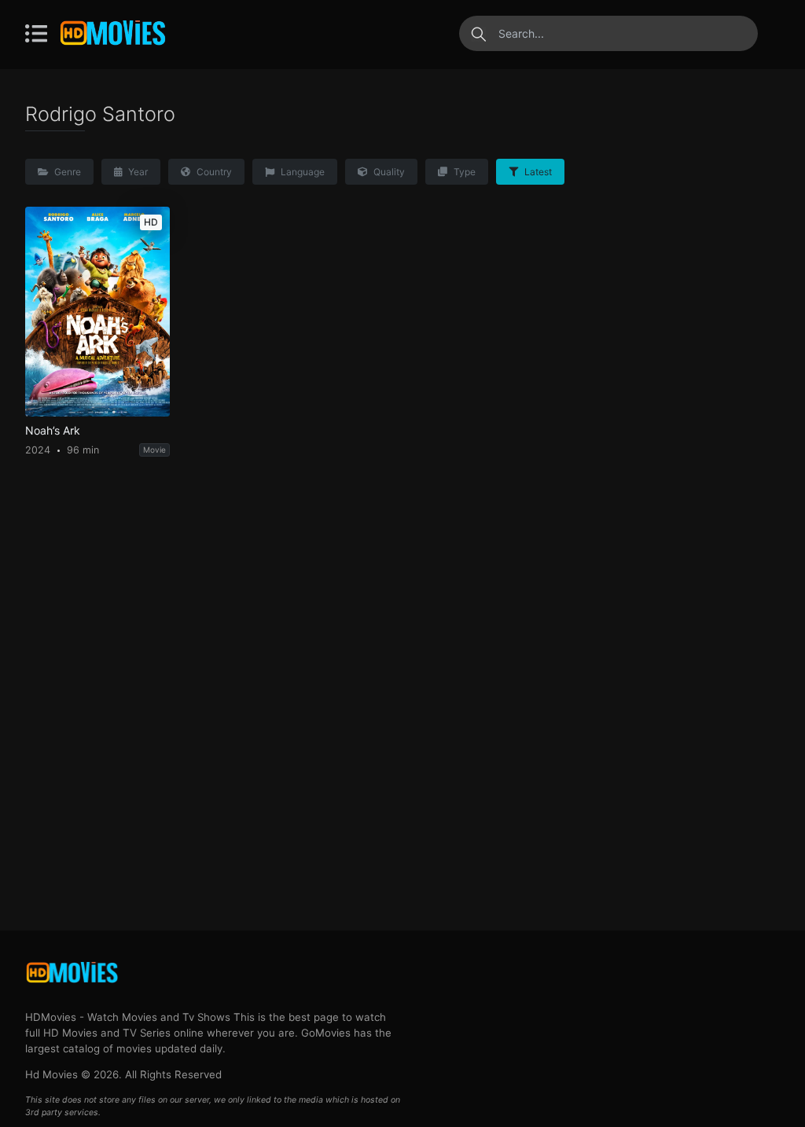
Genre (66, 172)
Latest (537, 172)
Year (137, 172)
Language (301, 172)
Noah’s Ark (52, 430)
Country (213, 172)
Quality (388, 172)
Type (463, 172)
